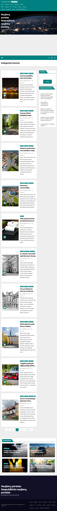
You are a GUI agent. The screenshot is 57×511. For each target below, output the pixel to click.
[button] (49, 57)
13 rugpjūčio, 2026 (36, 470)
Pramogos (15, 6)
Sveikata (24, 6)
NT (11, 6)
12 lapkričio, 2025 (26, 190)
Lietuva (11, 4)
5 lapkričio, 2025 (25, 329)
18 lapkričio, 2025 (26, 80)
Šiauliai (21, 4)
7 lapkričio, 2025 (25, 258)
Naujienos (7, 6)
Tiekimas (3, 9)
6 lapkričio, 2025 (25, 293)
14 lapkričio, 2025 (26, 153)
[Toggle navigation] (54, 57)
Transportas (8, 9)
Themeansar (3, 505)
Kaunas (2, 4)
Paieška (42, 72)
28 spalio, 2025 (25, 403)
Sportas (19, 6)
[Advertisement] (28, 45)
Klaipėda (7, 4)
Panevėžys (16, 4)
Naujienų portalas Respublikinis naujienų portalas (7, 20)
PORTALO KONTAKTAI (21, 9)
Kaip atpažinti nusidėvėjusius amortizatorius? (44, 104)
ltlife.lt (18, 470)
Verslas (13, 9)
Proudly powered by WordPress (7, 504)
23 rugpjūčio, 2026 (9, 470)
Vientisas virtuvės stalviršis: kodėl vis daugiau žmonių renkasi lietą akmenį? (47, 119)
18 (28, 429)
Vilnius (2, 6)
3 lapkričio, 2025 (25, 368)
